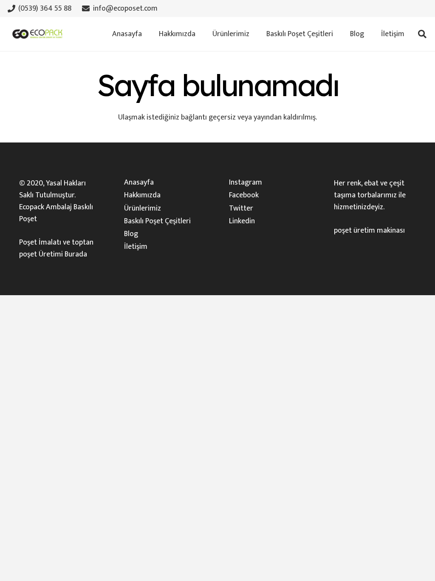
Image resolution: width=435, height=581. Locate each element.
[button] (254, 34)
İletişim (135, 246)
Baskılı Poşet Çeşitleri (157, 221)
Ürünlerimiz (142, 208)
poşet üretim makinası (369, 230)
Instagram (245, 182)
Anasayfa (139, 182)
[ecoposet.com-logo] (37, 34)
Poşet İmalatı (40, 242)
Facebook (244, 195)
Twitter (241, 208)
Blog (131, 234)
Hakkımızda (142, 195)
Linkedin (242, 221)
